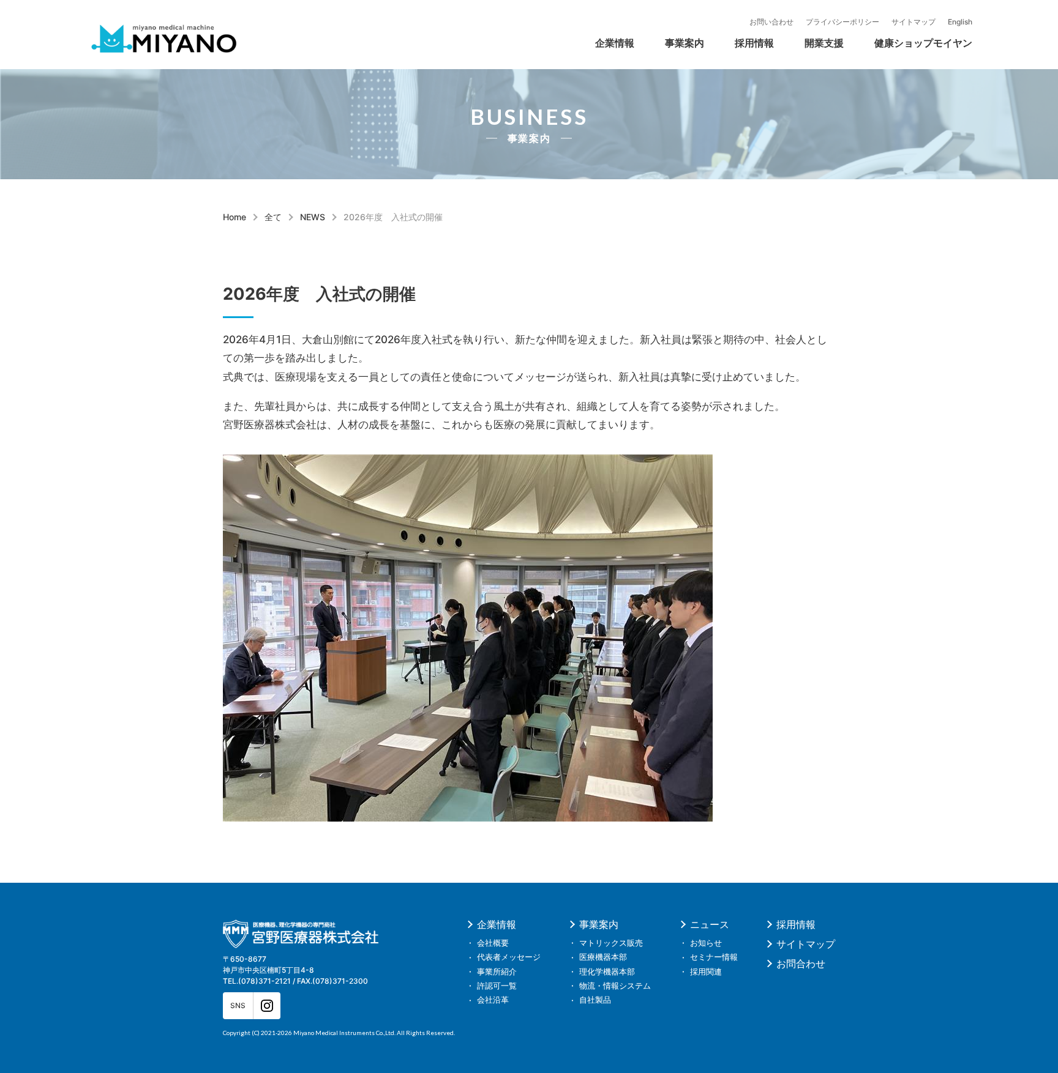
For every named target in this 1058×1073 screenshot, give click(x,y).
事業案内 (684, 43)
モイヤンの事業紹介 (713, 32)
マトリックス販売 (577, 20)
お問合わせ (800, 963)
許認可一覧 (488, 45)
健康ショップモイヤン (923, 43)
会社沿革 (581, 45)
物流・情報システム (615, 986)
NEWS (312, 217)
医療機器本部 (603, 957)
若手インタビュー (577, 20)
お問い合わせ (771, 22)
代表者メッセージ (591, 20)
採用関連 (706, 972)
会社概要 (483, 20)
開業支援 (824, 43)
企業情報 (614, 43)
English (960, 22)
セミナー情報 (714, 957)
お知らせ (706, 943)
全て (273, 217)
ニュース (709, 924)
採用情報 (754, 43)
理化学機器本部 (483, 45)
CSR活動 (670, 45)
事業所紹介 (497, 972)
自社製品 (723, 45)
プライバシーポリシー (842, 22)
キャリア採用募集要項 (498, 45)
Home (234, 217)
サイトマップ (913, 22)
